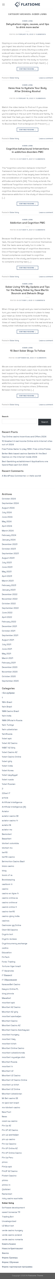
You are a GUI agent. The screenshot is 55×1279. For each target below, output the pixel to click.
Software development (13, 1207)
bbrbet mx (7, 847)
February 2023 (9, 585)
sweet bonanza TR (11, 1212)
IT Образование (9, 980)
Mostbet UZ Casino (11, 1075)
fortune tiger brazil (11, 966)
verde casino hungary (12, 1230)
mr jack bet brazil (10, 1102)
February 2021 (9, 662)
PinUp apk (7, 1166)
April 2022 (7, 617)
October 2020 (9, 676)
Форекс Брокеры (10, 1257)
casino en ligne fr (10, 893)
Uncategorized (9, 1221)
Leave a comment (46, 78)
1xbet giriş (7, 761)
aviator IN (6, 825)
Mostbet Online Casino (13, 1048)
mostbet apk (8, 1002)
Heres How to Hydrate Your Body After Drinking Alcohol (27, 89)
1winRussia (7, 734)
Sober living (27, 21)
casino (5, 889)
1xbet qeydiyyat (10, 775)
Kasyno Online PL (10, 989)
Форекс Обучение (10, 1262)
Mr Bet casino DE (10, 1098)
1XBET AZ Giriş (8, 747)
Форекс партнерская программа (17, 1266)
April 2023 (7, 576)
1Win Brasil (7, 702)
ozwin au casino (9, 1121)
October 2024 (9, 498)
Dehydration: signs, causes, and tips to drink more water (27, 26)
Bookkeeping (8, 879)
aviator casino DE (10, 816)
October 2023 (9, 548)
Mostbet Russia (9, 1062)
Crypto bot (7, 934)
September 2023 (10, 553)
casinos (5, 920)
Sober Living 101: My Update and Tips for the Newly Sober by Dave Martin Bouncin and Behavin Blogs (27, 290)
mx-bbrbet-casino (11, 1107)
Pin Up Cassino (9, 1143)
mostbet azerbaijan (11, 1016)
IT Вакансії (7, 975)
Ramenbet (7, 1194)
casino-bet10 (8, 911)
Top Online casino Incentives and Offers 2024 (24, 436)
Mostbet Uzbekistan (12, 1093)
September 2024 (10, 503)
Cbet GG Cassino (10, 929)
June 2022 (7, 612)
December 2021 (9, 626)
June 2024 (7, 517)
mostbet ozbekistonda (13, 1052)
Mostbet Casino (10, 1021)
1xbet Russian (8, 784)
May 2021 (6, 653)
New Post (6, 1112)
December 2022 (9, 594)
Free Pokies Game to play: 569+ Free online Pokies (26, 449)
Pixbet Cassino (9, 1175)
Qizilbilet (6, 1189)
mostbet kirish (9, 1043)
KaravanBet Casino (11, 984)
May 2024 (7, 521)
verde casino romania (12, 1239)
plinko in (6, 1184)
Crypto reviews (9, 939)
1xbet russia (8, 779)
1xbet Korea (7, 770)
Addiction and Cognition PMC (27, 222)
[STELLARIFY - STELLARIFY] (27, 4)
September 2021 (10, 635)
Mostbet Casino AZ (11, 1025)
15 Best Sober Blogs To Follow (27, 350)
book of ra (7, 875)
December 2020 (9, 667)
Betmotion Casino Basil (13, 861)
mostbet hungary (10, 1034)
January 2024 (8, 539)
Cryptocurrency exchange (14, 943)
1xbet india (7, 765)
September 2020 (10, 681)
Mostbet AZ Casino (11, 1007)
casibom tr (7, 884)
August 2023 (8, 558)
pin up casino (8, 1139)
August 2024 (8, 508)
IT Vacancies (8, 970)
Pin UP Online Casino (12, 1153)
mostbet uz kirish (10, 1084)
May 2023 (7, 571)
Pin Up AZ (6, 1125)
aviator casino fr (10, 820)
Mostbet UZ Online (11, 1089)
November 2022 (10, 599)
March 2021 (7, 658)
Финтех (5, 1253)
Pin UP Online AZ (10, 1148)
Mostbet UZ (7, 1071)
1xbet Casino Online (11, 756)
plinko (5, 1180)
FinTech (5, 957)
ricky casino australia (12, 1198)
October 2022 (9, 603)
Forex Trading (8, 961)
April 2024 (7, 526)
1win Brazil (7, 706)
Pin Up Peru (7, 1157)
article (5, 797)
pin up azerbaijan (10, 1134)
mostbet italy (8, 1039)
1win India (6, 715)
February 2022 (9, 621)
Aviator (5, 811)
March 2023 (8, 580)
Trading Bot (8, 1216)
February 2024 (9, 535)
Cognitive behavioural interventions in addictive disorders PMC (27, 150)
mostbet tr (7, 1066)
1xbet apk (7, 738)
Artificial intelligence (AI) (14, 806)
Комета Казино (9, 1244)
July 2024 (7, 512)
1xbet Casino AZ (9, 752)
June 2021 (7, 649)
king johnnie (8, 993)
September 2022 (10, 608)
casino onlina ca (10, 898)
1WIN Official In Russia (12, 720)
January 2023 (8, 589)
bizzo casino (8, 866)
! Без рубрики (8, 693)
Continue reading (27, 69)
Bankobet (7, 834)
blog (4, 870)
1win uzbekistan (10, 729)
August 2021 (8, 640)
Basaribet (6, 838)
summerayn (41, 34)
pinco (5, 1162)
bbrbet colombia (10, 843)
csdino (5, 948)
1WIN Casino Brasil (10, 711)
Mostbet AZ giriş (10, 1011)
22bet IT (6, 793)
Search (5, 416)
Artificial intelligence (12, 802)
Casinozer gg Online (11, 925)
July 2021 (6, 644)
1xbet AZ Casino (9, 743)
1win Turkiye (8, 725)
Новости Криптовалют (12, 1248)
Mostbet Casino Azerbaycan (16, 1030)
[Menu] (3, 4)
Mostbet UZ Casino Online (14, 1080)
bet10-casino (8, 857)
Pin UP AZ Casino (10, 1130)
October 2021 (8, 630)
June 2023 (7, 567)
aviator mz (7, 829)
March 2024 (8, 530)
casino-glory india (10, 916)
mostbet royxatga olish (13, 1057)
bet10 (5, 852)
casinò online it (9, 907)
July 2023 (7, 562)
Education (7, 952)
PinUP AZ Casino (10, 1171)
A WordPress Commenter (14, 475)
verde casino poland (12, 1235)
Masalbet (6, 998)
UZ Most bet (8, 1225)
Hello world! (35, 475)
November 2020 (10, 671)
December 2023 (9, 544)
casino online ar (9, 902)
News (4, 1116)
